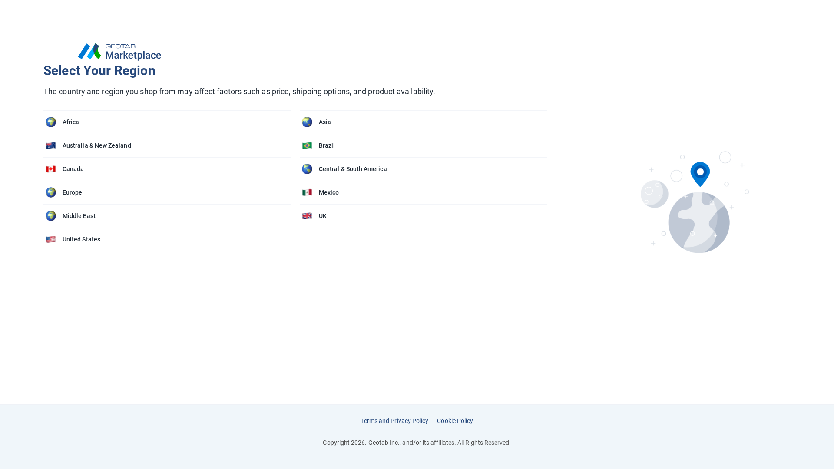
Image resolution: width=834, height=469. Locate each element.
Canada (73, 168)
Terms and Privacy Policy (395, 420)
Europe (72, 192)
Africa (71, 122)
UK (323, 215)
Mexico (329, 192)
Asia (325, 122)
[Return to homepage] (299, 52)
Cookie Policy (455, 420)
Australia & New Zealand (97, 145)
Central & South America (353, 168)
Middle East (79, 215)
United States (81, 239)
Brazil (327, 145)
